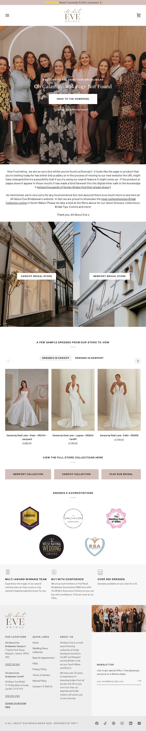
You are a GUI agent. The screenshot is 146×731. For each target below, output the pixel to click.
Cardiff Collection (76, 474)
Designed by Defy (66, 723)
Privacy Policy (40, 669)
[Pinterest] (113, 723)
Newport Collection (28, 474)
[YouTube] (139, 723)
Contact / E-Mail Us (43, 686)
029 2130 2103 (12, 695)
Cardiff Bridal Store (36, 276)
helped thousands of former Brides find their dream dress (73, 187)
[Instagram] (122, 723)
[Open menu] (10, 15)
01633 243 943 (12, 664)
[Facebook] (96, 723)
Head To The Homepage (73, 99)
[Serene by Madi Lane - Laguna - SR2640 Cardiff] (73, 400)
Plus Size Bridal (121, 474)
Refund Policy (39, 680)
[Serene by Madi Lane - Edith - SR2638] (119, 400)
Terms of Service (41, 674)
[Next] (137, 361)
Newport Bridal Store (109, 276)
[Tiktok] (105, 723)
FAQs (35, 663)
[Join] (138, 681)
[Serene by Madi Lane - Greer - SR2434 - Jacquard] (26, 400)
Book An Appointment (73, 110)
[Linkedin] (130, 723)
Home (36, 642)
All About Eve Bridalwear (26, 723)
